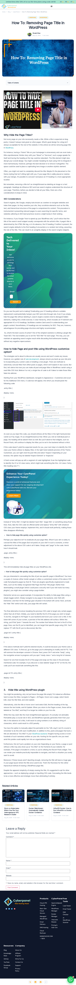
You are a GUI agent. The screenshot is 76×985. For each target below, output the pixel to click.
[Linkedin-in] (12, 909)
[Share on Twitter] (30, 982)
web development (32, 359)
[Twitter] (9, 909)
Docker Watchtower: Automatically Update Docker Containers (36, 810)
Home (4, 12)
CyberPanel (16, 12)
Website (8, 875)
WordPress (43, 17)
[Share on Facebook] (41, 982)
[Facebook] (6, 909)
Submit (15, 302)
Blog (9, 12)
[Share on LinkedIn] (35, 982)
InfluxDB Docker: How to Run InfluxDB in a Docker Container (62, 810)
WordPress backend (39, 734)
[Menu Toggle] (51, 6)
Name (8, 860)
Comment (10, 837)
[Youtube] (14, 909)
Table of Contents (13, 83)
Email (10, 292)
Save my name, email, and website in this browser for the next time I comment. (35, 883)
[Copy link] (46, 982)
